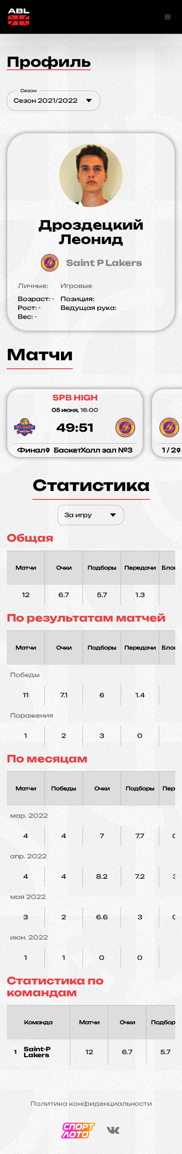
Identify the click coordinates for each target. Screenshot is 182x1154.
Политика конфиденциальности (91, 1103)
